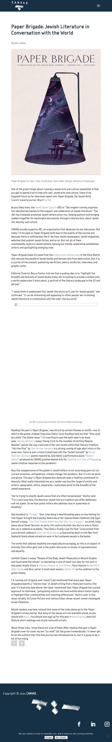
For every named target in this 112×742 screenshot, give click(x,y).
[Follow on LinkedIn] (93, 724)
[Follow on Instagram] (107, 724)
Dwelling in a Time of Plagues (83, 459)
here (46, 199)
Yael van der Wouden (42, 448)
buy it (27, 616)
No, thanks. (61, 737)
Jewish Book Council (45, 207)
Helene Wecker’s (26, 440)
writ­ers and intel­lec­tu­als (66, 254)
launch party (78, 616)
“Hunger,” (34, 514)
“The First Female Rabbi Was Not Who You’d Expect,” (56, 521)
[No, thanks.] (108, 736)
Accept (49, 737)
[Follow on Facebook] (79, 724)
